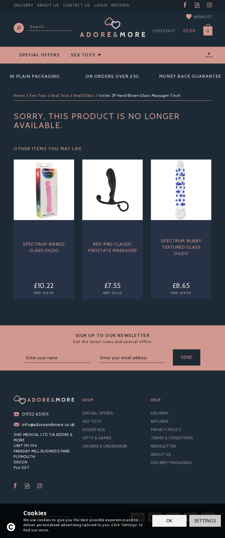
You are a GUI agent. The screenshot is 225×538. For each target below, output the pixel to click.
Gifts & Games (97, 437)
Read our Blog (197, 5)
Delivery (160, 413)
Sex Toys (92, 421)
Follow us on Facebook (184, 5)
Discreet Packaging (171, 462)
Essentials (93, 429)
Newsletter (163, 446)
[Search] (19, 28)
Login (100, 5)
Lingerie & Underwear (104, 446)
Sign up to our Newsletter (112, 338)
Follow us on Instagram (209, 5)
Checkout (164, 30)
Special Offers (97, 413)
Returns (160, 421)
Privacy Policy (166, 429)
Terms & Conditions (172, 437)
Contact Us (76, 5)
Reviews (120, 5)
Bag (206, 30)
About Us (161, 454)
